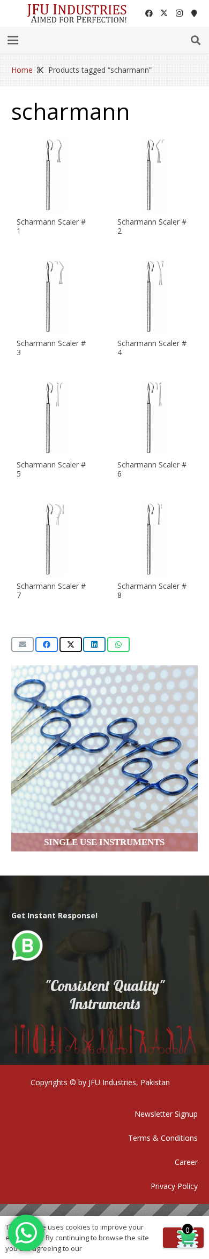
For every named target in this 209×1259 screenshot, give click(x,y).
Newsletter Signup (166, 1114)
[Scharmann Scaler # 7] (54, 539)
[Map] (193, 13)
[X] (163, 13)
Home (22, 70)
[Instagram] (178, 13)
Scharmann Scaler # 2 (151, 226)
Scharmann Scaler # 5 (51, 469)
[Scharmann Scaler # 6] (154, 417)
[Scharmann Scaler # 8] (154, 539)
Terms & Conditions (163, 1138)
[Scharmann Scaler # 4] (154, 296)
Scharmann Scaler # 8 (151, 590)
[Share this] (46, 644)
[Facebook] (148, 13)
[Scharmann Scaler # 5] (54, 417)
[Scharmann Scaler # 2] (154, 174)
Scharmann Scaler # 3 (51, 347)
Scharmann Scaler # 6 (151, 469)
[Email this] (22, 644)
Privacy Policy (174, 1186)
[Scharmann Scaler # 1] (54, 174)
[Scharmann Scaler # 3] (54, 296)
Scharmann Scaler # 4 (151, 347)
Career (186, 1162)
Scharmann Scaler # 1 (51, 226)
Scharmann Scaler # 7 (51, 590)
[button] (13, 40)
